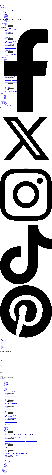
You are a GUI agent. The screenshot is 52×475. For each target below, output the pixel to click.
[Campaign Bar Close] (0, 6)
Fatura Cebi (5, 17)
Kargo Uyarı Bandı (5, 380)
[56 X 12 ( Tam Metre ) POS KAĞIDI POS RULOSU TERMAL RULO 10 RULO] (13, 455)
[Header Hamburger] (0, 14)
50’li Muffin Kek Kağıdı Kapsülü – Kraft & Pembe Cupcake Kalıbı (15, 447)
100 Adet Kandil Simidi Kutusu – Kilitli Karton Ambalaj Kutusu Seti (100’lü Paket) (11, 397)
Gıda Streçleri (5, 390)
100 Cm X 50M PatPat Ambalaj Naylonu (11, 403)
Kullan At (3, 469)
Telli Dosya (5, 463)
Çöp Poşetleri (5, 386)
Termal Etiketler (5, 426)
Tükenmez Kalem (5, 465)
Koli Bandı (5, 13)
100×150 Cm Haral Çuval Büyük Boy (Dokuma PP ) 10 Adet (10, 409)
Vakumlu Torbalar (5, 389)
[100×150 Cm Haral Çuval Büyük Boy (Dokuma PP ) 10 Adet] (11, 405)
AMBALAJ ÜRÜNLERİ (3, 340)
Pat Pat (4, 387)
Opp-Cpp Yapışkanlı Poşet (6, 21)
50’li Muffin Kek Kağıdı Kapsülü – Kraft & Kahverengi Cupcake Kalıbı (16, 453)
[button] (4, 11)
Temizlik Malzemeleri (4, 471)
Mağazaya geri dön (2, 23)
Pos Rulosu (5, 430)
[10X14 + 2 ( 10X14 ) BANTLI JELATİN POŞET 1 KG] (10, 418)
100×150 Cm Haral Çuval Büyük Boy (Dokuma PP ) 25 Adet (10, 416)
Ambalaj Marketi (1, 8)
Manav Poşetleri (5, 388)
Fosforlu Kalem (5, 464)
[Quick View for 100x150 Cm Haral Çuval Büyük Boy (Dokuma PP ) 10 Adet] (13, 406)
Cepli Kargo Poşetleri (6, 15)
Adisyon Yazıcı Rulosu (6, 429)
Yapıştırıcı (5, 467)
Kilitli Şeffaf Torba (5, 20)
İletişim (2, 346)
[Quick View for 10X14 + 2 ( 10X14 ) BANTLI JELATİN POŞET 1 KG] (13, 419)
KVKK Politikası (3, 347)
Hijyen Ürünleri (3, 470)
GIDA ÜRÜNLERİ (3, 342)
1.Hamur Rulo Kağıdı (6, 427)
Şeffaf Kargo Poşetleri (6, 16)
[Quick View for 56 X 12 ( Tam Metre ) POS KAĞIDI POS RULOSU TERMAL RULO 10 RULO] (13, 456)
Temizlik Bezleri (5, 472)
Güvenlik (2, 348)
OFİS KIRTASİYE (3, 341)
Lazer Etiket (5, 428)
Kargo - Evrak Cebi (5, 14)
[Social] (26, 164)
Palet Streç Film (5, 23)
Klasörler (4, 462)
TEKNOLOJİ (2, 343)
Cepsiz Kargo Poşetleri (6, 383)
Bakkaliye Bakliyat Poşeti (6, 18)
